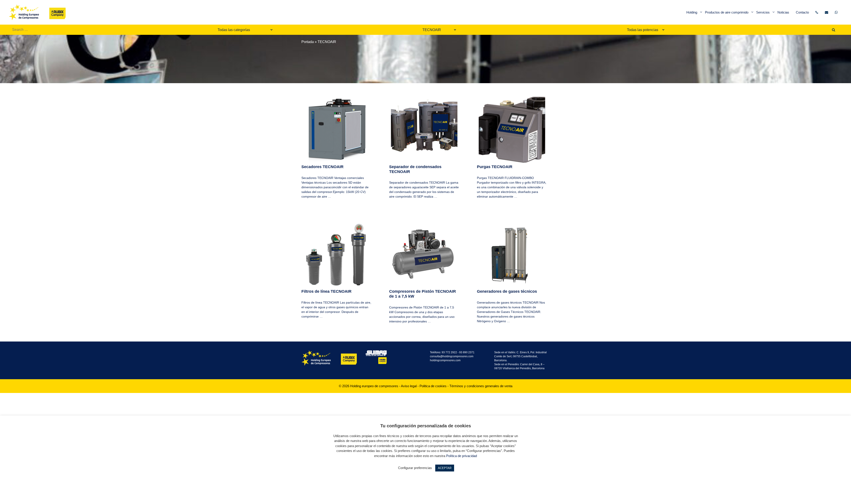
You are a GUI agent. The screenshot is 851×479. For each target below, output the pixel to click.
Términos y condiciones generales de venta (480, 386)
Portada (307, 42)
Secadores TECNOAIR (322, 167)
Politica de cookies (433, 386)
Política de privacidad (461, 456)
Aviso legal (409, 386)
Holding (691, 12)
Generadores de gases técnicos (507, 291)
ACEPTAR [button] (444, 468)
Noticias (783, 12)
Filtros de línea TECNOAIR (326, 291)
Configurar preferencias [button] (415, 468)
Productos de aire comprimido (726, 12)
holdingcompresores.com (445, 360)
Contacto (802, 12)
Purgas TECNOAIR (494, 167)
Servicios (763, 12)
